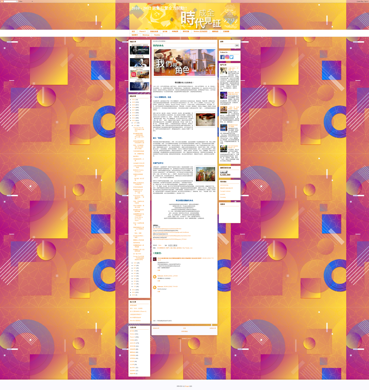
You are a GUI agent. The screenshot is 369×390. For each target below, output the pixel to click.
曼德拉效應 (154, 31)
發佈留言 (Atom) (186, 338)
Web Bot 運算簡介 (135, 320)
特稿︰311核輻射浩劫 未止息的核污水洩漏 (138, 146)
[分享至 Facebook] (174, 245)
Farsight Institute (225, 191)
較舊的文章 (213, 328)
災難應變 (226, 31)
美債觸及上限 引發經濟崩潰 (138, 250)
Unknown (160, 276)
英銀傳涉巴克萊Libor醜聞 (233, 125)
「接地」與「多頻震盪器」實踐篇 (233, 108)
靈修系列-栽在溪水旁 (226, 188)
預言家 (132, 361)
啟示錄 (165, 31)
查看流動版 (184, 331)
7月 (135, 271)
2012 (133, 290)
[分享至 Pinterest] (176, 245)
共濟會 (132, 340)
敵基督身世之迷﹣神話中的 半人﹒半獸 (138, 191)
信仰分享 (132, 343)
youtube (222, 194)
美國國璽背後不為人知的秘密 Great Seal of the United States (138, 217)
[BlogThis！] (171, 245)
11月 (135, 125)
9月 (135, 265)
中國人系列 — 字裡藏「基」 (233, 69)
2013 (133, 120)
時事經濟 (175, 31)
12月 (135, 123)
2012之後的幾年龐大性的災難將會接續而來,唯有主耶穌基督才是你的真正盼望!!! (180, 258)
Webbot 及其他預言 (200, 31)
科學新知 (132, 358)
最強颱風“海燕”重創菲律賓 (138, 210)
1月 (135, 286)
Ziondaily (223, 197)
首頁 (133, 31)
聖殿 (174, 248)
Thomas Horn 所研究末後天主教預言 (138, 129)
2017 (133, 110)
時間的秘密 (133, 305)
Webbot (132, 334)
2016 (133, 112)
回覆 (159, 270)
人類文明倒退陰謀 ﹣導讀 (138, 166)
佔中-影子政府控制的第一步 (233, 146)
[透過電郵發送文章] (165, 245)
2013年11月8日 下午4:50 (170, 286)
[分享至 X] (173, 245)
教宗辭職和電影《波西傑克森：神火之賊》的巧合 (138, 136)
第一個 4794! (137, 254)
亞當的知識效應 (138, 187)
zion (191, 248)
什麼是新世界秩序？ (136, 314)
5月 (135, 276)
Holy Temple (185, 248)
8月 (135, 268)
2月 (135, 284)
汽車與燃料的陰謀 (138, 151)
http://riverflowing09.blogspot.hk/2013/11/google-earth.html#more (171, 232)
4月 (135, 278)
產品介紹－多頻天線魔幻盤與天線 (233, 93)
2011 (133, 292)
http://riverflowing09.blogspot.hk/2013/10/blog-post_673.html (169, 239)
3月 (135, 281)
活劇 (171, 248)
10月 (135, 263)
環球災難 (186, 31)
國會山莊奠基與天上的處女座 (138, 183)
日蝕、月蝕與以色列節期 (138, 202)
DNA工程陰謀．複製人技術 (138, 206)
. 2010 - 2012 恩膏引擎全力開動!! (158, 8)
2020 (133, 102)
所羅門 (167, 248)
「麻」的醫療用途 (138, 153)
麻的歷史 (136, 156)
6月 (135, 273)
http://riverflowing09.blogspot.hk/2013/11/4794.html (167, 228)
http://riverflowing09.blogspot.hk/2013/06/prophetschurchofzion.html (172, 235)
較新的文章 (156, 328)
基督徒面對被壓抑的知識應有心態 (138, 141)
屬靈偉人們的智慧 (138, 240)
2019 (133, 105)
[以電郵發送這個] (169, 245)
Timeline (157, 35)
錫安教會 (179, 248)
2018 (133, 107)
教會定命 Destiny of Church (138, 170)
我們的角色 (136, 242)
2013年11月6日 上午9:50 (170, 276)
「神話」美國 (137, 233)
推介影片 (132, 367)
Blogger (187, 386)
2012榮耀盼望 (161, 248)
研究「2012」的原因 (136, 308)
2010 (133, 295)
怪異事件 (135, 35)
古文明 (132, 364)
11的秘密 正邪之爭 (138, 163)
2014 (133, 118)
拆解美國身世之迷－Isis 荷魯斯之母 (138, 229)
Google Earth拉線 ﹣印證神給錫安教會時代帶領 (138, 258)
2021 (133, 99)
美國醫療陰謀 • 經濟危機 (138, 246)
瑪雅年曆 (132, 373)
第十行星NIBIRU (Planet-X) (138, 311)
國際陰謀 (215, 31)
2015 (133, 115)
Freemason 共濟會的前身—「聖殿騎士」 (138, 197)
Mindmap (146, 35)
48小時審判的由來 (135, 317)
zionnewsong (224, 185)
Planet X (143, 31)
